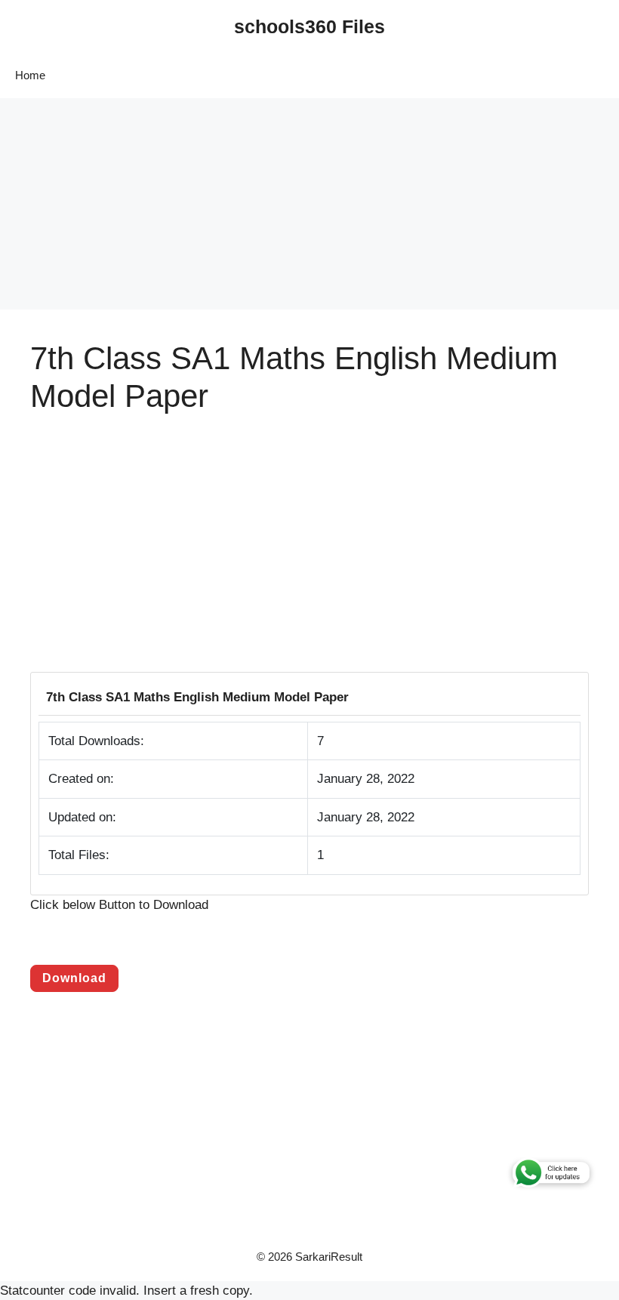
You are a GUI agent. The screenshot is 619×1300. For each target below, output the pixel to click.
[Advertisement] (309, 204)
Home (30, 75)
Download (74, 978)
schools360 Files (309, 26)
